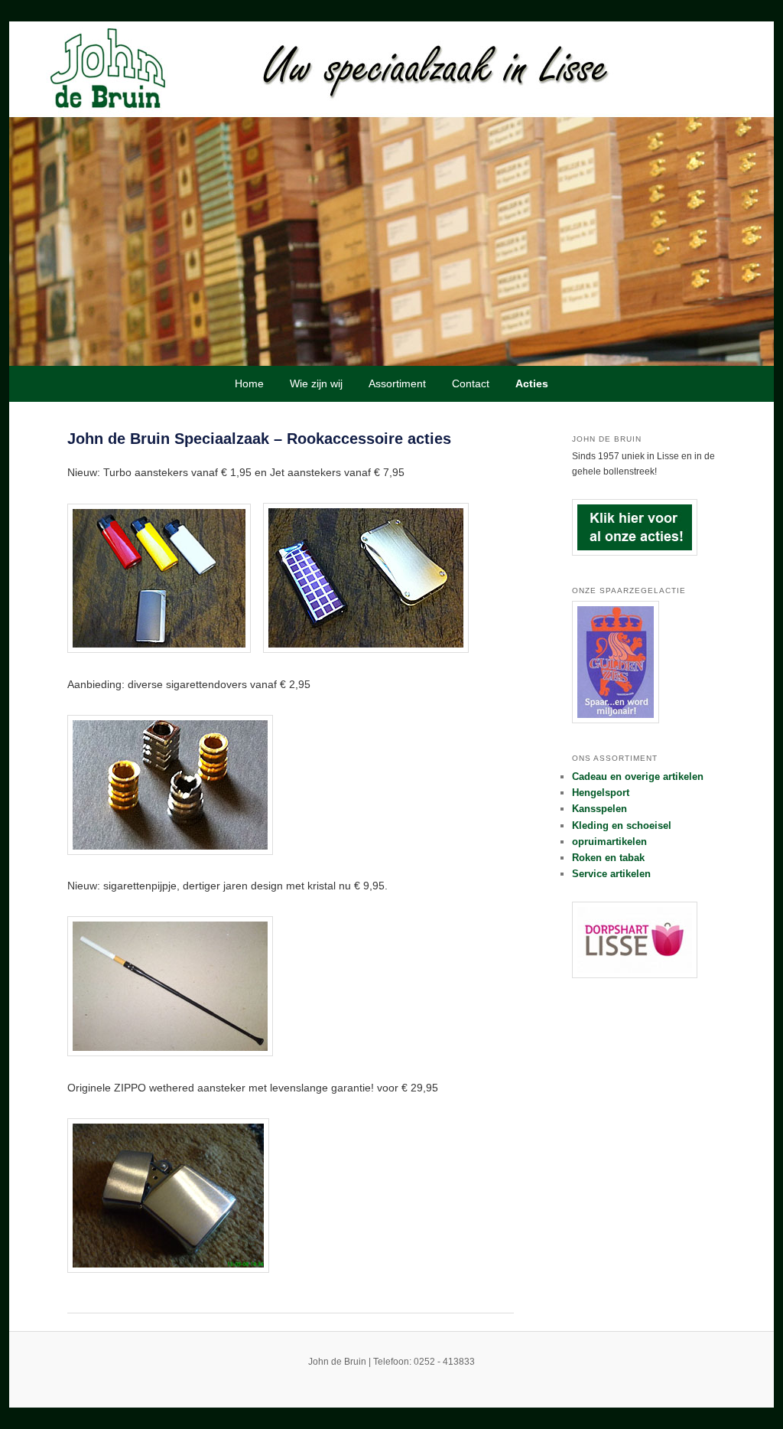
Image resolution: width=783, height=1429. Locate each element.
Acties (531, 383)
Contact (470, 383)
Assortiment (397, 383)
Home (249, 383)
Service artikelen (611, 873)
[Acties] (634, 552)
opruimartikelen (609, 841)
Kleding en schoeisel (621, 825)
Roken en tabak (608, 857)
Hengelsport (600, 792)
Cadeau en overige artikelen (637, 776)
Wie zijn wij (316, 383)
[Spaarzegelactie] (615, 720)
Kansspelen (599, 808)
